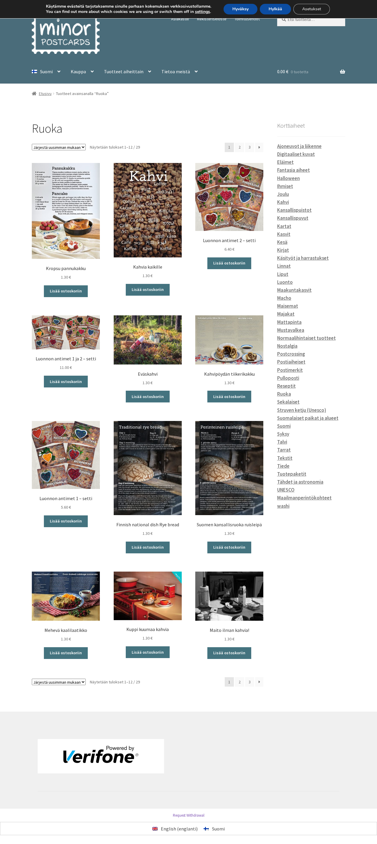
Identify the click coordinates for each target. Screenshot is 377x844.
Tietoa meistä (175, 71)
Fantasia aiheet (293, 170)
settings (202, 11)
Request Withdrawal (188, 815)
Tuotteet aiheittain (123, 71)
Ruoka (284, 394)
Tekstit (284, 458)
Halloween (288, 178)
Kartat (284, 226)
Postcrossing (291, 354)
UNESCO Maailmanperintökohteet (304, 494)
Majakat (286, 314)
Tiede (283, 466)
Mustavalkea (290, 330)
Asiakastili (180, 18)
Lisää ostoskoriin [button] (66, 291)
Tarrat (284, 450)
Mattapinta (289, 322)
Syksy (283, 434)
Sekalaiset (288, 402)
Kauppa (78, 71)
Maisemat (287, 306)
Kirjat (283, 250)
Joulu (283, 194)
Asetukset (311, 9)
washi (283, 506)
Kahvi (283, 202)
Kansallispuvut (292, 218)
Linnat (284, 266)
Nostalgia (287, 346)
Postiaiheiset (291, 362)
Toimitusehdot (247, 18)
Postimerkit (290, 370)
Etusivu (45, 93)
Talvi (282, 442)
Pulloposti (288, 378)
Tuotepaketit (291, 474)
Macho (284, 298)
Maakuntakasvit (294, 290)
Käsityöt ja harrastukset (303, 258)
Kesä (282, 242)
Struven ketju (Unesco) (301, 410)
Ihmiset (285, 186)
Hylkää (275, 9)
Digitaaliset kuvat (296, 154)
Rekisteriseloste (211, 18)
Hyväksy (240, 9)
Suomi (284, 426)
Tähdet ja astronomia (300, 482)
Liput (282, 274)
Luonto (285, 282)
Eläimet (285, 162)
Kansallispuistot (294, 210)
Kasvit (283, 234)
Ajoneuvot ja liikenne (299, 146)
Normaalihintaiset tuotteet (306, 338)
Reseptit (286, 386)
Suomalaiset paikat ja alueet (307, 418)
